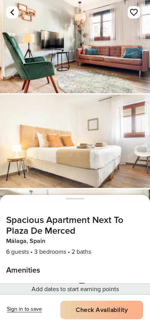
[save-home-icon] (134, 12)
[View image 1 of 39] (75, 46)
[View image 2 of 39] (75, 141)
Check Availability (102, 310)
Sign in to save (24, 309)
